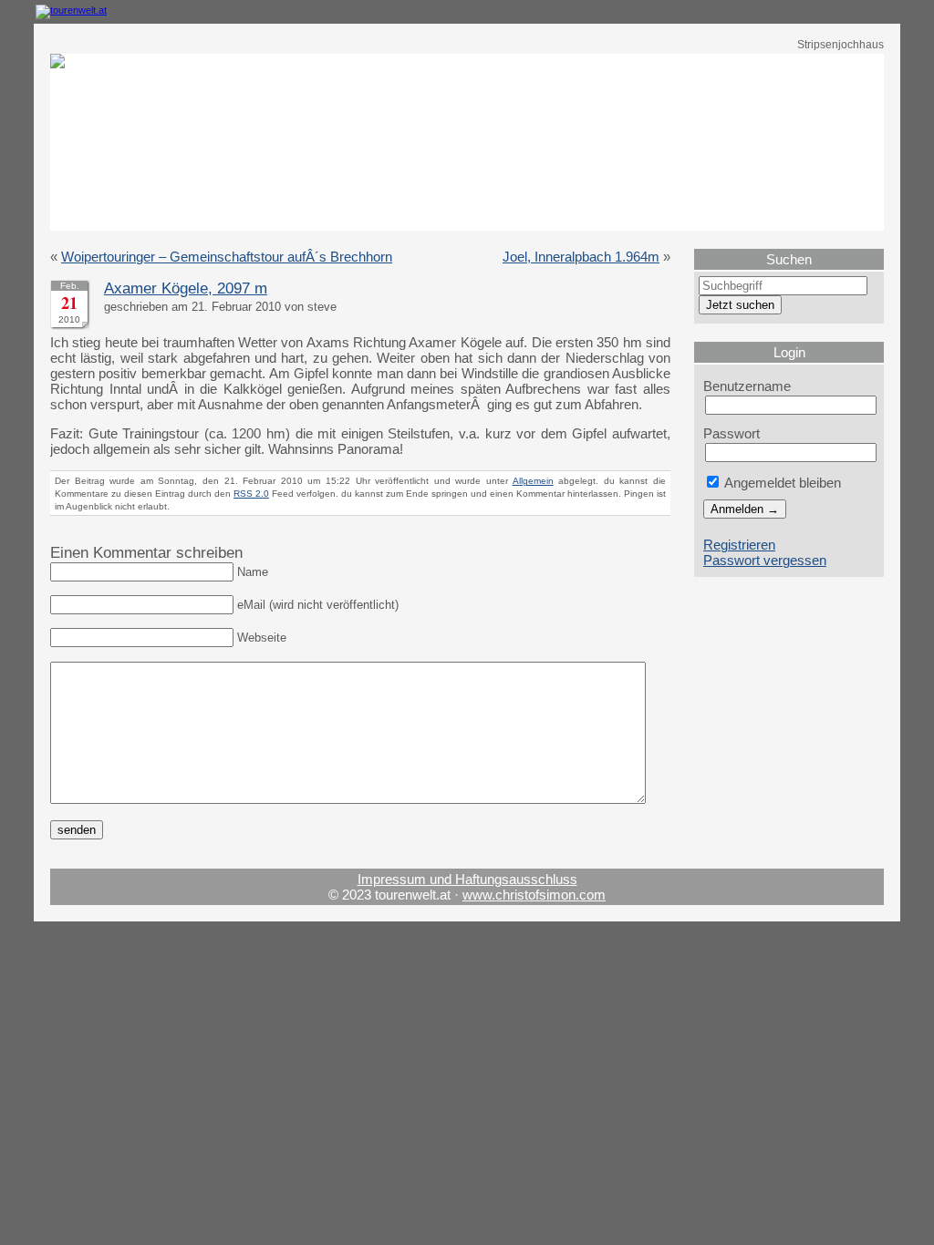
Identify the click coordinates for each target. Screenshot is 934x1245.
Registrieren (739, 544)
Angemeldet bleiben (781, 482)
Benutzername (747, 386)
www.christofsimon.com (534, 894)
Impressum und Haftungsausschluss (467, 879)
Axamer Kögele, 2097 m (185, 288)
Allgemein (533, 481)
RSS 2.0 (251, 494)
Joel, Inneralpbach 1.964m (581, 256)
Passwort (731, 433)
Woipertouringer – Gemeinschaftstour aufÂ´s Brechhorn (226, 256)
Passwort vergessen (764, 560)
